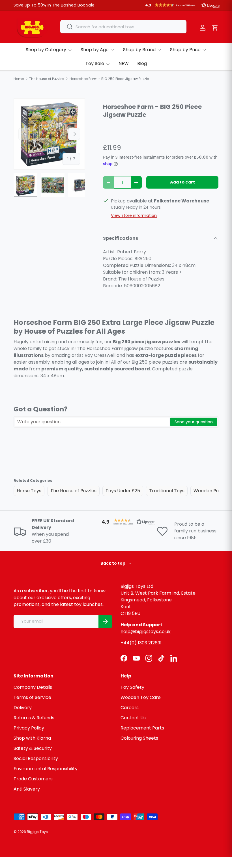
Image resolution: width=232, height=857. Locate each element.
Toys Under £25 (123, 490)
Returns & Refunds (34, 717)
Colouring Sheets (139, 738)
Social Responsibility (36, 758)
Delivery (23, 707)
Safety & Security (33, 748)
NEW (124, 63)
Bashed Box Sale (77, 5)
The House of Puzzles (73, 490)
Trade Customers (33, 779)
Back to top (113, 563)
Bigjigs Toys (37, 831)
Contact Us (133, 717)
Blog (142, 63)
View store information (134, 215)
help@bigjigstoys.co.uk (146, 631)
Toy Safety (132, 687)
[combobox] (123, 26)
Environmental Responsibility (46, 768)
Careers (130, 707)
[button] (182, 5)
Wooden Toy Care (141, 697)
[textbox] (92, 422)
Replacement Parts (142, 728)
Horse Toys (29, 490)
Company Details (33, 687)
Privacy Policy (29, 728)
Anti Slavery (27, 789)
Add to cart (182, 182)
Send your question (194, 422)
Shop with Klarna (32, 738)
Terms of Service (32, 697)
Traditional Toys (166, 490)
